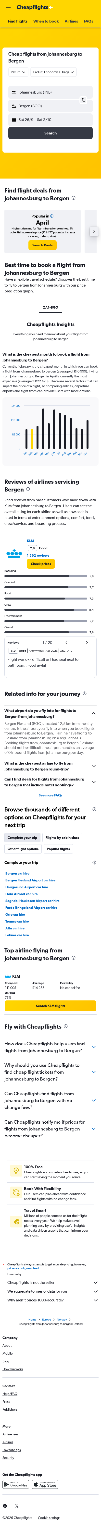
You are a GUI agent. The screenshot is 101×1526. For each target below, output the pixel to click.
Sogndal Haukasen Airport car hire (32, 901)
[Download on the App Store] (45, 1484)
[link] (42, 245)
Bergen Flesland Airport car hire (30, 880)
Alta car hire (15, 928)
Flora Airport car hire (21, 894)
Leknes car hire (17, 935)
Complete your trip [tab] (22, 838)
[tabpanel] (50, 410)
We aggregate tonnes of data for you (37, 1291)
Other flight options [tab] (23, 849)
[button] (8, 7)
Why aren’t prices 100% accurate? (35, 1300)
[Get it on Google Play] (15, 1484)
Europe (46, 1319)
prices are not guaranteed (23, 1268)
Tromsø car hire (17, 921)
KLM (30, 541)
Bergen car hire (17, 873)
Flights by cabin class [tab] (62, 838)
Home (32, 1319)
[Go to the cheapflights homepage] (35, 7)
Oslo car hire (15, 914)
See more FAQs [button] (50, 795)
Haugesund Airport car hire (26, 887)
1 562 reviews (38, 555)
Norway (62, 1319)
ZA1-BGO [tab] (50, 307)
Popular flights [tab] (58, 849)
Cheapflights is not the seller (30, 1282)
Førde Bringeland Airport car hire (31, 908)
